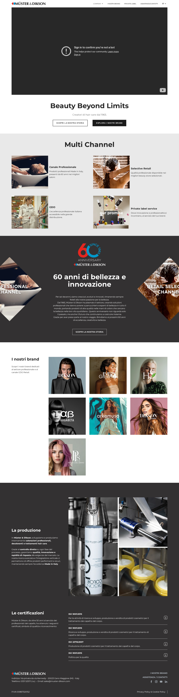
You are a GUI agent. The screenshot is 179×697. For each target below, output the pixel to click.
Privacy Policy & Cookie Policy (151, 692)
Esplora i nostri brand (109, 123)
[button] (98, 3)
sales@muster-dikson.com (57, 681)
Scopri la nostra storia (70, 123)
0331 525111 (26, 681)
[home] (29, 4)
